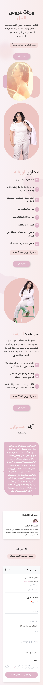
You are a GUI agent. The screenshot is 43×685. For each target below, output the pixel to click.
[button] (24, 45)
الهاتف (36, 631)
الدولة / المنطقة (33, 621)
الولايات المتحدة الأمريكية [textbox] (28, 626)
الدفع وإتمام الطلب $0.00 (20, 674)
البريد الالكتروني (33, 585)
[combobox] (21, 626)
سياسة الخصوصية (12, 668)
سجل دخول (27, 581)
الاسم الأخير (34, 612)
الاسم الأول (34, 602)
